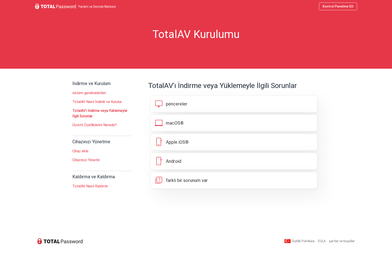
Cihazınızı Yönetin (86, 160)
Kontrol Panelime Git (338, 6)
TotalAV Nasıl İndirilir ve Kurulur (97, 102)
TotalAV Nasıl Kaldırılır (90, 186)
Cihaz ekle (80, 151)
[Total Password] (60, 241)
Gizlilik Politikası (303, 241)
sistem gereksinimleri (89, 93)
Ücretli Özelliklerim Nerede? (94, 125)
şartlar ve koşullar (342, 241)
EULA (322, 241)
